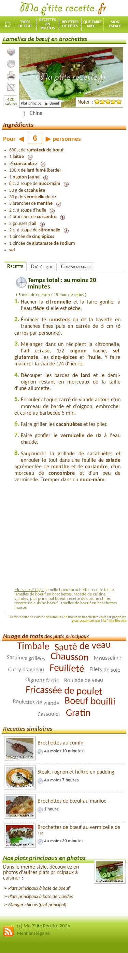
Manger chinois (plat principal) (37, 905)
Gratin (78, 713)
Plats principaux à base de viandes (40, 896)
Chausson (70, 657)
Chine (36, 113)
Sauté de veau (82, 646)
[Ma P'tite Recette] (64, 9)
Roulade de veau (83, 680)
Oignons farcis (41, 680)
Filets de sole (104, 670)
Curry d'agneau (26, 670)
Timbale (33, 646)
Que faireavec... (92, 24)
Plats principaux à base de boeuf (38, 888)
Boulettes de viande (36, 703)
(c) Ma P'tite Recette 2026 (43, 926)
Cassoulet (49, 714)
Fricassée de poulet (64, 691)
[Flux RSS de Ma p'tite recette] (8, 935)
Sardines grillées (26, 658)
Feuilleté (66, 668)
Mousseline (107, 658)
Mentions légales (33, 933)
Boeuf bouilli (90, 701)
